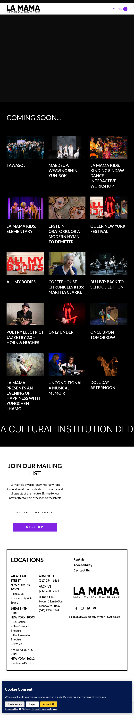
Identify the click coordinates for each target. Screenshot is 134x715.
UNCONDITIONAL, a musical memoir (66, 388)
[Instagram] (82, 608)
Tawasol (16, 165)
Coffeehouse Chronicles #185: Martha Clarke (66, 287)
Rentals (79, 559)
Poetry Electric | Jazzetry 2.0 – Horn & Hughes (25, 337)
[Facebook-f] (76, 608)
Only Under (61, 332)
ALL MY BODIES (21, 281)
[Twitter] (88, 608)
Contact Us (82, 570)
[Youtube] (94, 608)
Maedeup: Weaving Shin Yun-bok (63, 170)
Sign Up (35, 527)
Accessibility (83, 565)
